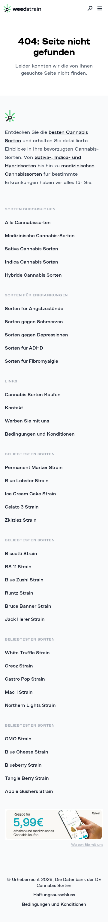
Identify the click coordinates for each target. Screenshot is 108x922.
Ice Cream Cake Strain (30, 493)
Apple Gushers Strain (29, 791)
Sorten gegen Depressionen (36, 334)
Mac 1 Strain (19, 692)
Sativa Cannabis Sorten (31, 248)
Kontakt (14, 407)
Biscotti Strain (21, 553)
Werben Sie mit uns (27, 420)
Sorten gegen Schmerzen (34, 321)
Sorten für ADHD (24, 347)
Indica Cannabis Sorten (31, 261)
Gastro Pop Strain (25, 678)
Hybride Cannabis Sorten (33, 275)
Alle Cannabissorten (28, 222)
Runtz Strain (19, 592)
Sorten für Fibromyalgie (31, 361)
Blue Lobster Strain (27, 480)
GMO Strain (18, 738)
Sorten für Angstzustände (34, 308)
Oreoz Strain (19, 665)
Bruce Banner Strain (28, 606)
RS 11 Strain (18, 566)
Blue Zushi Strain (24, 579)
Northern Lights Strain (30, 705)
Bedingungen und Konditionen (40, 434)
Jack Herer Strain (25, 619)
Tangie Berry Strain (27, 778)
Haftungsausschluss (54, 894)
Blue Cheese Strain (26, 751)
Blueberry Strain (23, 765)
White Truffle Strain (27, 652)
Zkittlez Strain (21, 520)
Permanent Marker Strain (34, 467)
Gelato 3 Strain (22, 506)
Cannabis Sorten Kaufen (33, 394)
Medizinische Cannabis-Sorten (40, 235)
